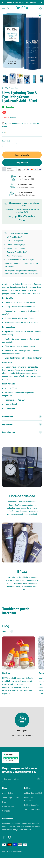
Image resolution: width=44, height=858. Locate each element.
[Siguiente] (41, 2)
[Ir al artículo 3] (20, 78)
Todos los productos (10, 797)
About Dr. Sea (7, 793)
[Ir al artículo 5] (34, 79)
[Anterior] (2, 2)
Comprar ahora (22, 162)
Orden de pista (8, 806)
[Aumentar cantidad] (15, 145)
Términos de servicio (32, 809)
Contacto (6, 811)
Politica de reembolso (28, 799)
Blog (4, 802)
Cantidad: (6, 141)
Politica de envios (31, 805)
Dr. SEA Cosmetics (9, 88)
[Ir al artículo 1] (5, 79)
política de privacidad (33, 793)
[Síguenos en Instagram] (9, 837)
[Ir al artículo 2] (12, 78)
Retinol (6, 673)
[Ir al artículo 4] (27, 79)
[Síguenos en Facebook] (3, 837)
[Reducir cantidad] (5, 145)
